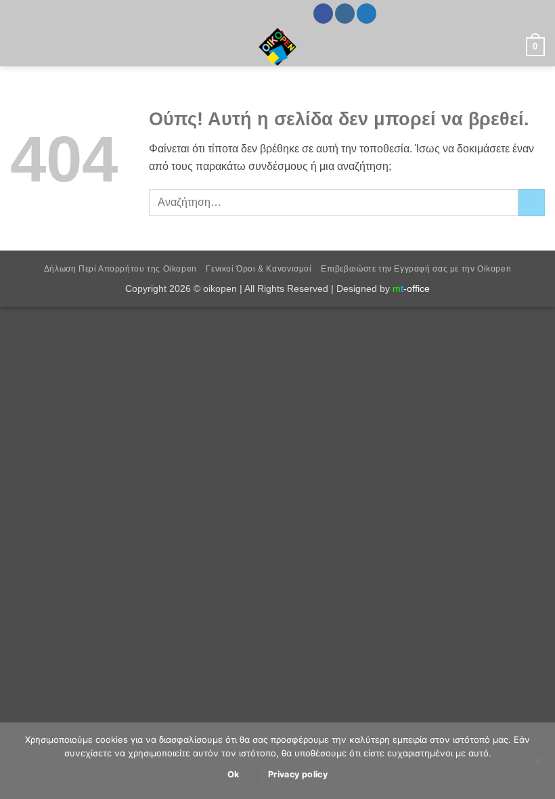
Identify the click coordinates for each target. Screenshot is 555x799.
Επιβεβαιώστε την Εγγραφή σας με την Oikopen (416, 269)
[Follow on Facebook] (323, 13)
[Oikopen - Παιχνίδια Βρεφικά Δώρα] (277, 47)
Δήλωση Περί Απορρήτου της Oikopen (120, 269)
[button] (18, 46)
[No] (537, 764)
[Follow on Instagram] (345, 13)
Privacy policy (298, 774)
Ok (233, 774)
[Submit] (531, 202)
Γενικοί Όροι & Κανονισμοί (258, 269)
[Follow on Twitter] (366, 13)
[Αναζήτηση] (511, 47)
